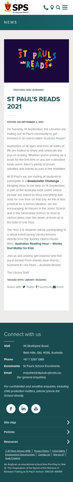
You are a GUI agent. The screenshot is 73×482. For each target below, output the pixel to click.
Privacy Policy (41, 450)
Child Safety (58, 450)
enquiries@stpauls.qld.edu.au (42, 373)
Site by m (58, 454)
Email (59, 287)
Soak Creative (12, 458)
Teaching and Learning (28, 89)
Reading (41, 279)
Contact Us (44, 454)
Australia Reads (54, 138)
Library (29, 279)
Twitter (30, 287)
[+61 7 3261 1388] (46, 7)
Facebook (45, 287)
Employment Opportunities (20, 454)
